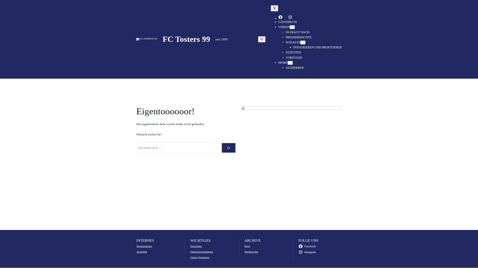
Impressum (196, 246)
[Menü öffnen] (262, 39)
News (247, 246)
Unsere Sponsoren (199, 257)
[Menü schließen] (274, 8)
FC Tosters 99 (186, 39)
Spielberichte (251, 251)
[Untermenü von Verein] (292, 27)
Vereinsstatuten (144, 246)
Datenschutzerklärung (201, 251)
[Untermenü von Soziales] (302, 42)
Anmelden (141, 251)
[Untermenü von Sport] (290, 63)
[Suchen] (228, 148)
